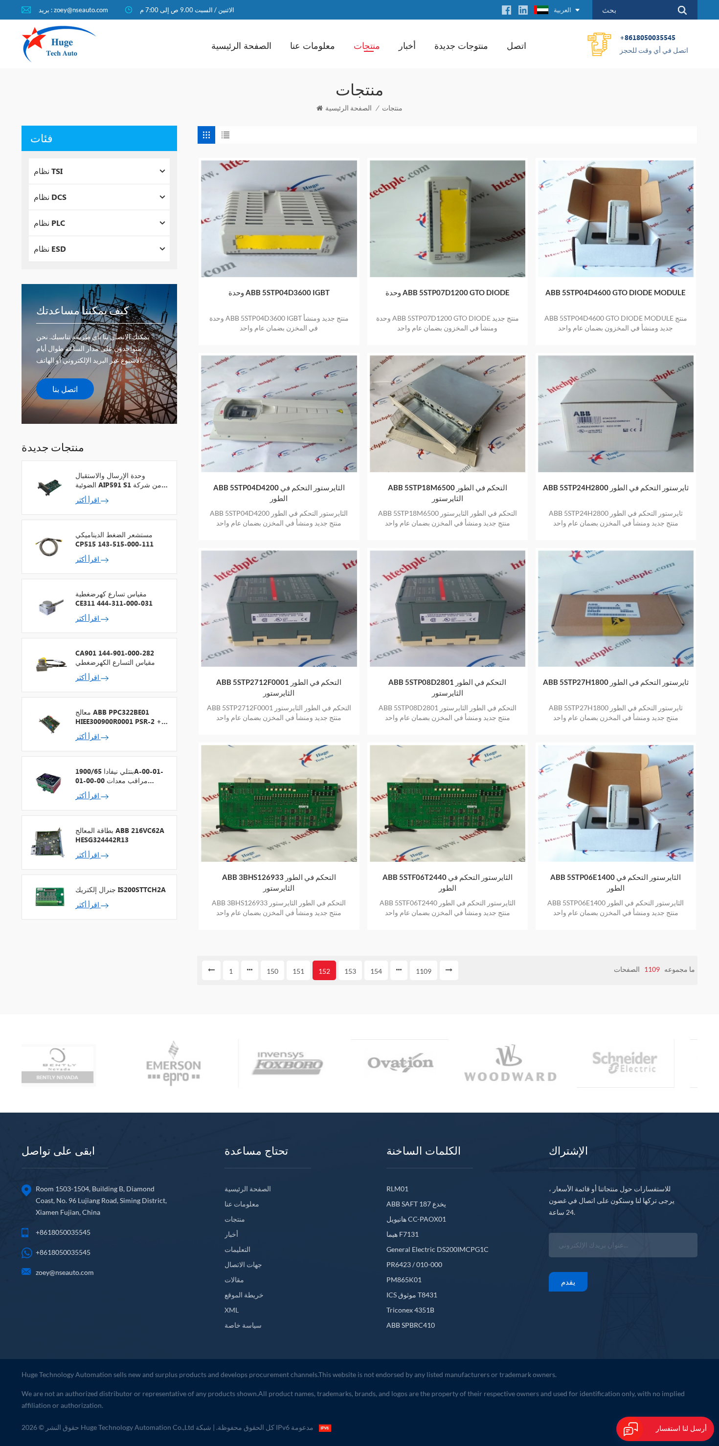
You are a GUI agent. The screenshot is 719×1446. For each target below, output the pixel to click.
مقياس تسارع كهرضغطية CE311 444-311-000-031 (114, 598)
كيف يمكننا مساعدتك (82, 310)
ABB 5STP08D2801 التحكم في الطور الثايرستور (447, 687)
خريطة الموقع (244, 1295)
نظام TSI (48, 171)
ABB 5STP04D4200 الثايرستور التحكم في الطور (279, 493)
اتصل (516, 45)
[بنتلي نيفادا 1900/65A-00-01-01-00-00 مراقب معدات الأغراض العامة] (48, 782)
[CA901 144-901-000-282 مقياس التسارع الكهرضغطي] (48, 664)
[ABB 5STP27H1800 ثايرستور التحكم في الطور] (616, 608)
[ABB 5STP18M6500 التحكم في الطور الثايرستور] (447, 413)
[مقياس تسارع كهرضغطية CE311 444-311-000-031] (48, 605)
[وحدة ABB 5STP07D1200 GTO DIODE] (447, 218)
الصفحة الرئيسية (241, 45)
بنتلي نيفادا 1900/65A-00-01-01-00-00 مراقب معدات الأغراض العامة (119, 776)
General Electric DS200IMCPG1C (437, 1249)
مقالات (234, 1279)
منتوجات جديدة (461, 45)
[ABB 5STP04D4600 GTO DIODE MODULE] (616, 218)
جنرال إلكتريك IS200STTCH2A (120, 889)
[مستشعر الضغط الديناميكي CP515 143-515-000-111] (48, 546)
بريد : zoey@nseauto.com (73, 10)
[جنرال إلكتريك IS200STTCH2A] (48, 896)
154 (376, 971)
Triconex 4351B (410, 1310)
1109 (423, 971)
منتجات (367, 45)
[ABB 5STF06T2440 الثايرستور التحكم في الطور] (447, 803)
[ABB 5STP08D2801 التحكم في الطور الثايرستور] (447, 608)
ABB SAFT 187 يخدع (416, 1204)
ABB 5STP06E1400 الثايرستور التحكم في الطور (615, 882)
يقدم (568, 1281)
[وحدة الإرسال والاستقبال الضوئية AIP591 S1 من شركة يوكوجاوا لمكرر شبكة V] (48, 486)
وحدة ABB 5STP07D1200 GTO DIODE (447, 292)
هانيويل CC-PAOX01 (416, 1219)
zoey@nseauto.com (65, 1272)
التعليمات (237, 1249)
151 (298, 971)
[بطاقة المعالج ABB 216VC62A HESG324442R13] (48, 841)
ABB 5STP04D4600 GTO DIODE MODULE (615, 292)
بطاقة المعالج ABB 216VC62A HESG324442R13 (119, 835)
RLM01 (397, 1188)
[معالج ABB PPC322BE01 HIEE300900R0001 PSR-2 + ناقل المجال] (48, 723)
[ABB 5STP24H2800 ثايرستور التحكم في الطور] (616, 413)
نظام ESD (50, 248)
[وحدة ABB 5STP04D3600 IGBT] (279, 218)
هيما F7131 (402, 1234)
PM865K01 (404, 1279)
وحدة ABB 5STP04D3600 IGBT (279, 292)
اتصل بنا (65, 389)
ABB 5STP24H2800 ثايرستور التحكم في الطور (616, 487)
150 (272, 971)
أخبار (407, 45)
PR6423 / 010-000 (414, 1264)
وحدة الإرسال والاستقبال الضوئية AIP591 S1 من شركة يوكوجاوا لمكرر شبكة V (118, 480)
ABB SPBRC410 (410, 1325)
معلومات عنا (312, 45)
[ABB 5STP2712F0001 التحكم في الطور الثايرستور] (279, 608)
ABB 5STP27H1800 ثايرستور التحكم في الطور (616, 682)
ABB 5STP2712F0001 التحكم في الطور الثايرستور (278, 687)
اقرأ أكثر (88, 500)
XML (232, 1310)
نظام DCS (50, 197)
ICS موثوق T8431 (411, 1295)
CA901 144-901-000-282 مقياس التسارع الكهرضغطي (115, 657)
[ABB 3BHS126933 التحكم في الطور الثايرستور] (279, 803)
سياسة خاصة (243, 1325)
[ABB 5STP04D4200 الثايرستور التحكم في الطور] (279, 413)
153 (350, 971)
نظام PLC (49, 223)
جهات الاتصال (243, 1264)
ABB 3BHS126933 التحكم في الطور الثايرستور (279, 882)
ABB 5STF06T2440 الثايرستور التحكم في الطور (447, 882)
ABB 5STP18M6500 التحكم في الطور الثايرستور (447, 493)
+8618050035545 (654, 43)
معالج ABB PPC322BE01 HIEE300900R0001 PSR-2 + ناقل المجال (118, 716)
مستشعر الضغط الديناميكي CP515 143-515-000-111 (114, 539)
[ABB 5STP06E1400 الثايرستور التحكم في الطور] (616, 803)
